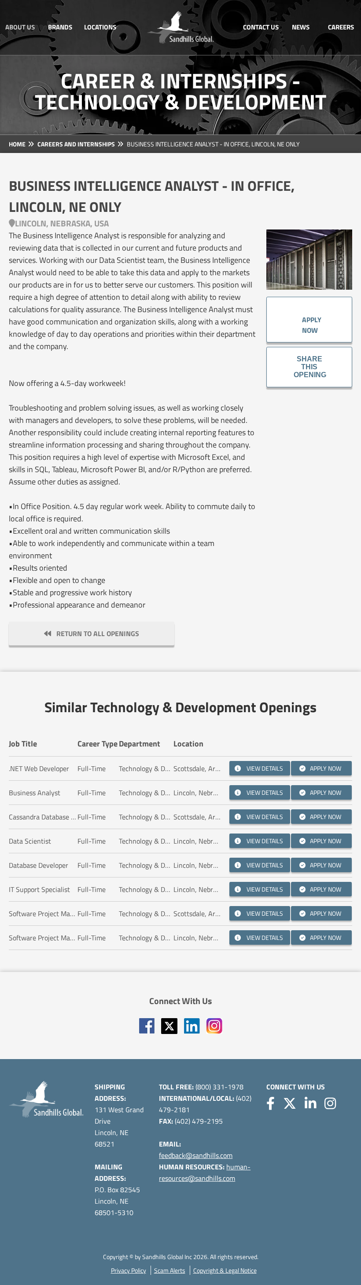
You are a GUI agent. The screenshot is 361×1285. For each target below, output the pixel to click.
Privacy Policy (128, 1270)
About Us (20, 27)
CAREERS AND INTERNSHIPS (76, 144)
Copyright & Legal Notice (225, 1270)
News (300, 27)
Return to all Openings (95, 633)
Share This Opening (310, 367)
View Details (264, 768)
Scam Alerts (169, 1270)
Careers (341, 27)
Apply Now (311, 319)
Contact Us (261, 27)
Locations (100, 27)
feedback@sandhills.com (195, 1155)
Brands (60, 27)
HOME (17, 144)
